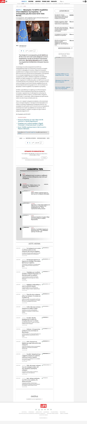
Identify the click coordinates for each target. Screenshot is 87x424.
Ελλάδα (18, 3)
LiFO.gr (26, 132)
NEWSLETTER (39, 411)
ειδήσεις (19, 133)
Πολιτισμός (37, 3)
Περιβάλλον (60, 3)
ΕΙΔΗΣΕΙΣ (20, 6)
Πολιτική (27, 3)
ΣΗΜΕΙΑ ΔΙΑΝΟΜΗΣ (64, 413)
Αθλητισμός (55, 3)
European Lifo (67, 3)
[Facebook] (46, 40)
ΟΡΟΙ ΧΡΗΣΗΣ (62, 411)
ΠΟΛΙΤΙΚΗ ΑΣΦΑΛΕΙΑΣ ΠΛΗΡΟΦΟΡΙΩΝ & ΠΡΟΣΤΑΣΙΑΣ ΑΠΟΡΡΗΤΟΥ (32, 413)
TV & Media (43, 3)
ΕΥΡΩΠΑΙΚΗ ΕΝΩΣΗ (41, 138)
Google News (33, 132)
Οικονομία (32, 3)
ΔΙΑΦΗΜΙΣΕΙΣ (46, 411)
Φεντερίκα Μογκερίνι (32, 60)
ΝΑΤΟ (44, 55)
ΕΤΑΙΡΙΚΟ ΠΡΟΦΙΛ (54, 411)
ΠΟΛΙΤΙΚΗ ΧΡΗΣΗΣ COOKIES (52, 413)
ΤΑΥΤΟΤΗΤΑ (24, 411)
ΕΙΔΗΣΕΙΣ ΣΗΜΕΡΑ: (22, 117)
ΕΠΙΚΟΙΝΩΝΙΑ (31, 411)
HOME (17, 6)
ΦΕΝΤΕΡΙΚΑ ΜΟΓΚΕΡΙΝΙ (31, 138)
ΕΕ (30, 58)
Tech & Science (49, 3)
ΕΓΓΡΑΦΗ (44, 157)
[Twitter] (48, 40)
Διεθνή (22, 3)
